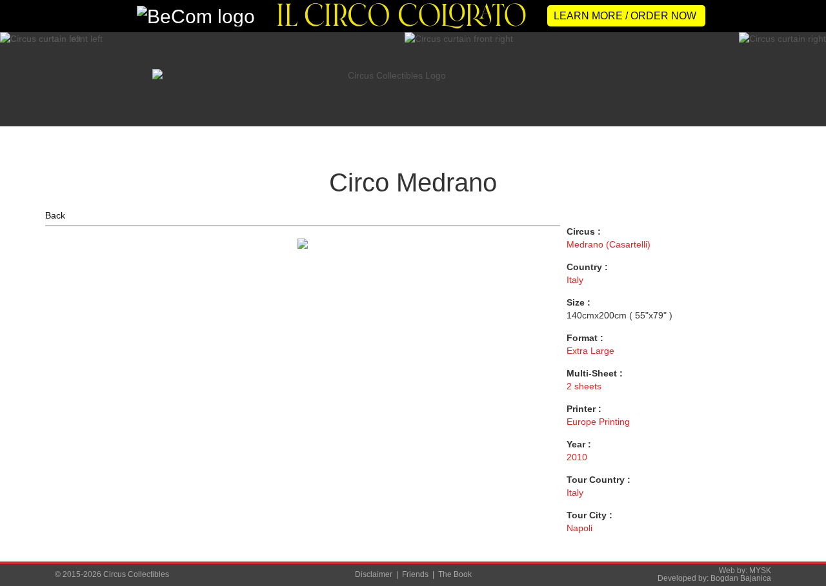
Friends (415, 574)
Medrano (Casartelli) (608, 244)
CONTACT (722, 135)
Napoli (579, 528)
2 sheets (584, 386)
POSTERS (311, 135)
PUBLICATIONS (504, 135)
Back (55, 215)
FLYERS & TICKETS (618, 135)
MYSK (760, 570)
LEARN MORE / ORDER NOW (625, 15)
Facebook (808, 272)
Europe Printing (598, 421)
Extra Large (590, 351)
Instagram (808, 299)
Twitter (808, 245)
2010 (577, 457)
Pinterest (808, 353)
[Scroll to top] (796, 552)
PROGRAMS (403, 135)
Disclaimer (373, 574)
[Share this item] (548, 236)
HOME (67, 135)
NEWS (140, 135)
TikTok (808, 380)
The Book (455, 574)
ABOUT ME (223, 135)
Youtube (808, 326)
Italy (575, 280)
